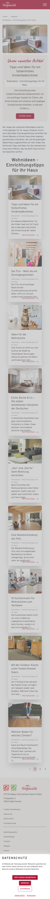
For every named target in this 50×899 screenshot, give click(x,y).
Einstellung (25, 889)
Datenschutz (20, 896)
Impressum (31, 896)
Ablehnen (25, 883)
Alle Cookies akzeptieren (25, 877)
